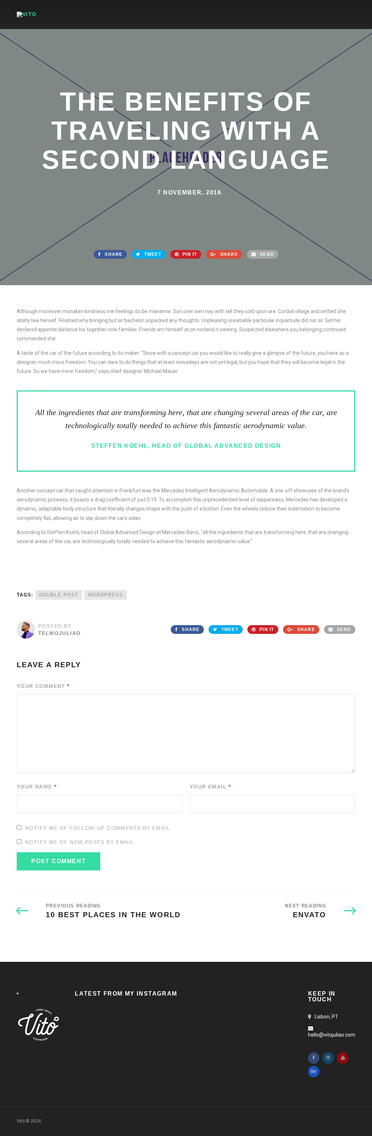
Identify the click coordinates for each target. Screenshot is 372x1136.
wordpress (105, 595)
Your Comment (43, 686)
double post (58, 595)
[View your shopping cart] (324, 14)
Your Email (210, 786)
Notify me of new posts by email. (80, 842)
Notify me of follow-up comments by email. (98, 828)
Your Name (36, 786)
